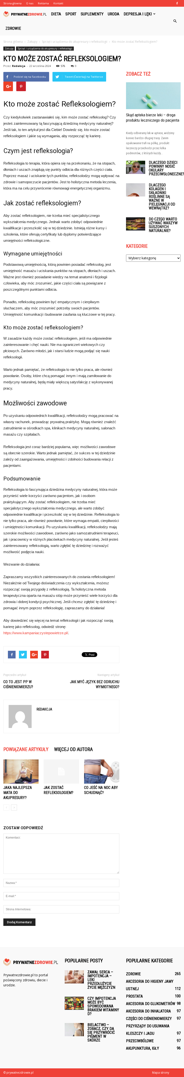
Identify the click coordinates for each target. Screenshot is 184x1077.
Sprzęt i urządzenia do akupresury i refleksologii (44, 48)
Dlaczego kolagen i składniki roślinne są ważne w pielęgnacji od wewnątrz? (162, 196)
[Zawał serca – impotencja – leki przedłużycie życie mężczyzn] (74, 976)
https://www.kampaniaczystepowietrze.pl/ (35, 633)
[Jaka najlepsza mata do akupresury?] (21, 771)
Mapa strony (160, 1073)
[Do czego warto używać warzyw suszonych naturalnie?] (135, 224)
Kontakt (58, 3)
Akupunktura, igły (142, 1048)
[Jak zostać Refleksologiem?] (61, 771)
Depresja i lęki (138, 14)
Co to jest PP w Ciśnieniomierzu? (18, 684)
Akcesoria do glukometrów (150, 1003)
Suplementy (92, 14)
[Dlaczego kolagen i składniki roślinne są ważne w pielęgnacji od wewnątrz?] (135, 189)
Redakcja (18, 66)
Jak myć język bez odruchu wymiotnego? (94, 684)
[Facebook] (177, 3)
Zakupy (9, 48)
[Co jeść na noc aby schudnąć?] (101, 771)
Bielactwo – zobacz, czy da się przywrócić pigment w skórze (101, 1032)
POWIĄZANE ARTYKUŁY (25, 749)
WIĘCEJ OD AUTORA (73, 749)
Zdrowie (13, 28)
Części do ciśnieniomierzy (149, 1018)
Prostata (134, 996)
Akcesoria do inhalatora (148, 1011)
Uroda (113, 14)
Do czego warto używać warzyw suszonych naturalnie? (163, 225)
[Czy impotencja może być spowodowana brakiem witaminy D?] (74, 1003)
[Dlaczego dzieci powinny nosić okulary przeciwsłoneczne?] (135, 167)
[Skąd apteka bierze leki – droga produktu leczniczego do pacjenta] (153, 95)
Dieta (56, 14)
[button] (175, 21)
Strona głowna (12, 3)
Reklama (43, 3)
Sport (70, 14)
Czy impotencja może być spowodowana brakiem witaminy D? (103, 1006)
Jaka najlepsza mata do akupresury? (17, 792)
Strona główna (13, 42)
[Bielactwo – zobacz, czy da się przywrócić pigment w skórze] (74, 1029)
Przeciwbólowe (140, 1041)
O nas (29, 3)
